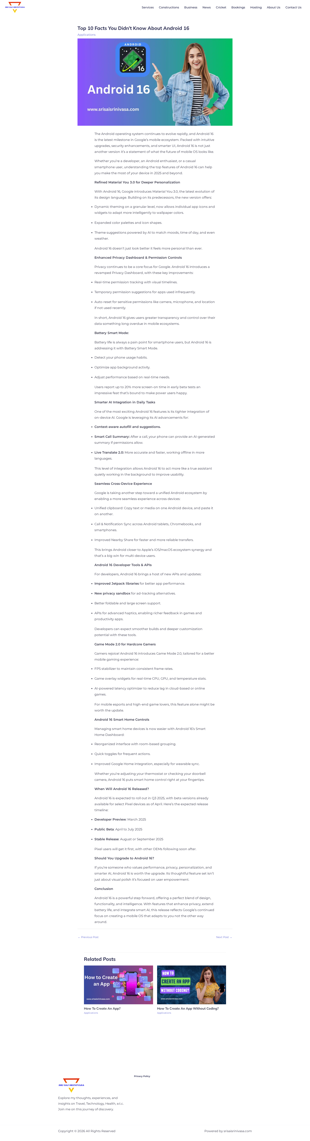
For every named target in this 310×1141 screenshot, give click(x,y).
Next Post (224, 937)
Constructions (169, 7)
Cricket (221, 7)
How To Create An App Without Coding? (188, 1008)
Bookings (238, 7)
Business (190, 7)
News (206, 7)
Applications (87, 35)
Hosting (256, 7)
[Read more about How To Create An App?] (118, 984)
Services (148, 7)
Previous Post (88, 937)
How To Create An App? (102, 1008)
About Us (273, 7)
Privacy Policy (142, 1076)
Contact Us (293, 7)
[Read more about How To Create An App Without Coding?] (191, 984)
